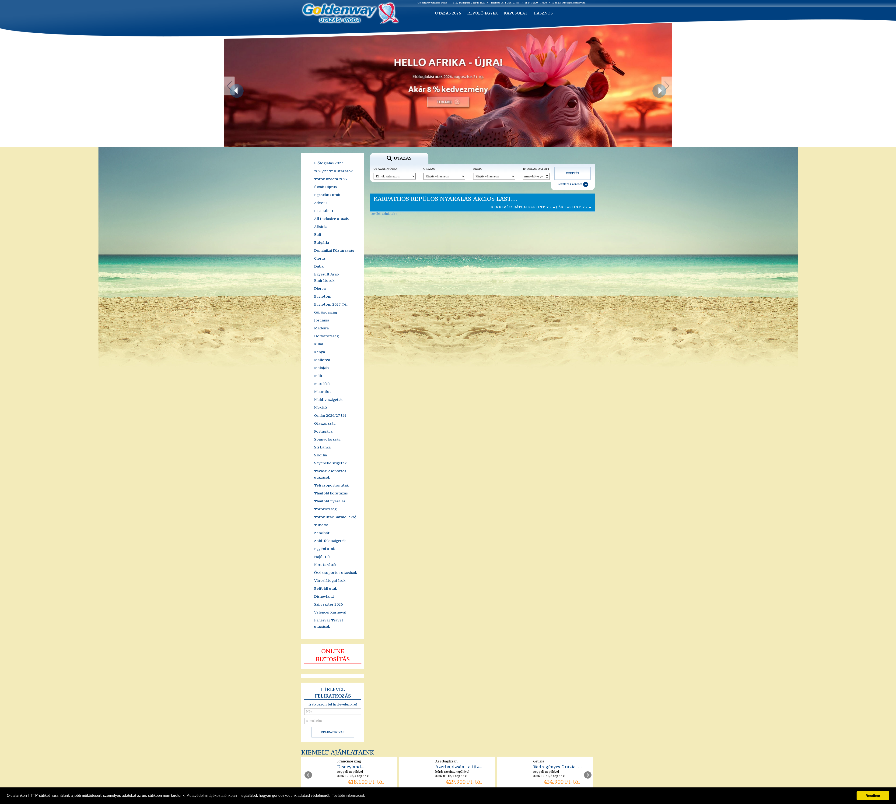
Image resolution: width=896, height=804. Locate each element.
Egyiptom (322, 296)
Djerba (320, 288)
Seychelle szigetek (330, 463)
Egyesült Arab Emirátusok (326, 277)
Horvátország (326, 336)
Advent (320, 202)
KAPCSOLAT (515, 13)
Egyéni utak (324, 548)
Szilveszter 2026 (328, 604)
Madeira (321, 328)
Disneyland (324, 596)
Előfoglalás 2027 (328, 163)
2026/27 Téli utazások (333, 171)
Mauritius (322, 391)
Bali (317, 234)
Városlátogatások (329, 580)
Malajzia (321, 367)
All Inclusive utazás (331, 218)
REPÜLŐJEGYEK (482, 13)
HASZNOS (543, 13)
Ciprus (320, 258)
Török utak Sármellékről (335, 517)
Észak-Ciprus (325, 186)
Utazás (403, 158)
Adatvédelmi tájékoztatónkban (212, 795)
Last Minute (325, 210)
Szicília (320, 455)
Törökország (325, 509)
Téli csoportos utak (331, 485)
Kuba (318, 344)
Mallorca (322, 359)
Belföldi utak (325, 588)
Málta (319, 375)
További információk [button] (348, 795)
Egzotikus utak (327, 194)
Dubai (319, 266)
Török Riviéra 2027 (330, 178)
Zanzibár (321, 532)
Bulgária (321, 242)
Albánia (320, 226)
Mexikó (320, 407)
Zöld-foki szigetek (330, 540)
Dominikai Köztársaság (334, 250)
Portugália (323, 431)
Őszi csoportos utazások (335, 572)
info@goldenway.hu (573, 2)
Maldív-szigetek (328, 399)
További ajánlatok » (383, 213)
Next (588, 775)
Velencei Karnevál (330, 612)
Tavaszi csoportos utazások (330, 474)
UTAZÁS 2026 (448, 13)
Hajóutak (322, 556)
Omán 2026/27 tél (330, 415)
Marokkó (322, 383)
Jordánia (321, 320)
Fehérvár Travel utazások (328, 623)
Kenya (319, 351)
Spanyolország (327, 439)
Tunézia (321, 524)
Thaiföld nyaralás (329, 501)
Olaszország (325, 423)
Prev (308, 775)
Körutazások (325, 564)
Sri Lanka (322, 447)
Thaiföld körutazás (331, 493)
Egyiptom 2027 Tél (330, 304)
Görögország (325, 312)
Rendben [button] (873, 795)
